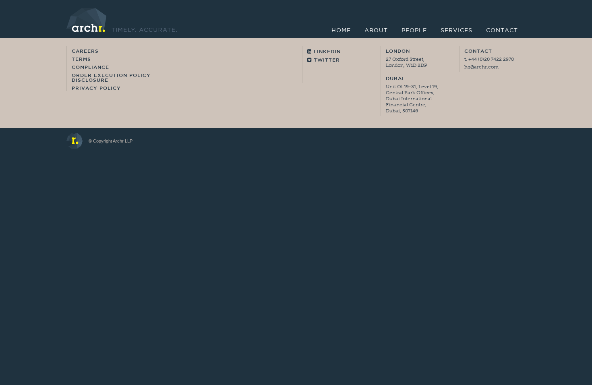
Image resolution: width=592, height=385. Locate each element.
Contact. (503, 31)
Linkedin (326, 52)
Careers (85, 51)
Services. (457, 31)
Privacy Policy (96, 88)
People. (415, 31)
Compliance (90, 67)
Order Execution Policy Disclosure (111, 78)
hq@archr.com (481, 67)
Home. (341, 31)
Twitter (326, 60)
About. (376, 31)
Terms (81, 59)
